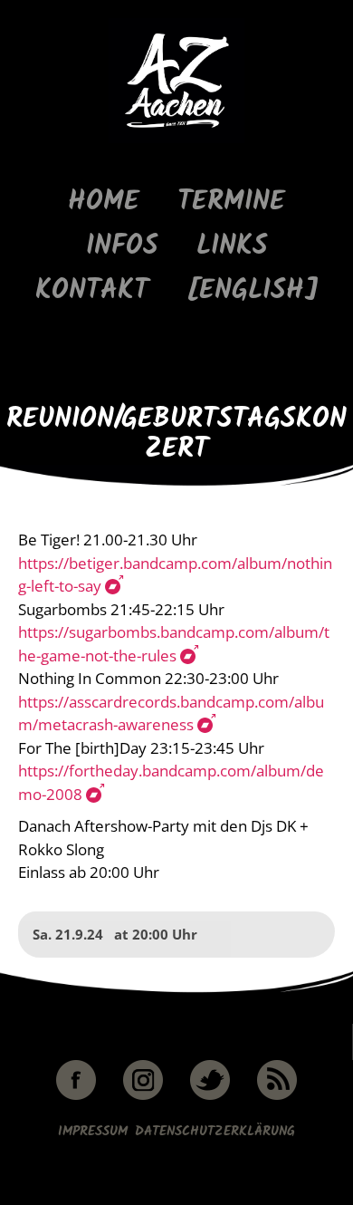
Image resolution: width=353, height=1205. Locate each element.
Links (232, 247)
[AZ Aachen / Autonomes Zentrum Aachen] (176, 140)
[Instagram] (143, 1097)
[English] (252, 291)
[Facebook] (76, 1097)
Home (103, 202)
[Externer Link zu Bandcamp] (113, 586)
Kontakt (91, 291)
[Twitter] (210, 1097)
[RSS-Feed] (277, 1097)
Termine (231, 202)
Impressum (93, 1131)
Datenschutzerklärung (215, 1131)
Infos (122, 247)
